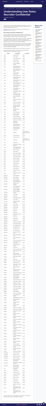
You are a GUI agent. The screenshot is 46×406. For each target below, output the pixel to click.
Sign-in (42, 1)
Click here (5, 29)
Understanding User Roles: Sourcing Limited (38, 58)
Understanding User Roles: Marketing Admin (38, 33)
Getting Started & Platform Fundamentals (23, 8)
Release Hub (26, 1)
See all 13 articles (38, 60)
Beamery (5, 8)
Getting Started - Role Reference (36, 8)
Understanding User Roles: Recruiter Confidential (38, 43)
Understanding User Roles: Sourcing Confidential (38, 55)
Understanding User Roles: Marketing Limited (38, 37)
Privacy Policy (4, 404)
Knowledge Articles (19, 1)
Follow (5, 19)
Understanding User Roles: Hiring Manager (38, 30)
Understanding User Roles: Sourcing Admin (38, 52)
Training (31, 1)
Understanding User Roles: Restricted (38, 49)
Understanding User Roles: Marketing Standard (38, 40)
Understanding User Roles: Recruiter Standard (38, 46)
